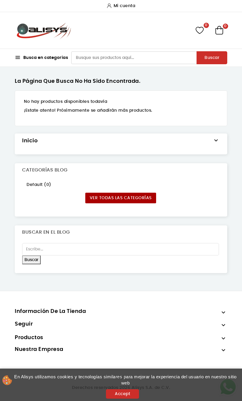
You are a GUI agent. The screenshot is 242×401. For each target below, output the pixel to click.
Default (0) (39, 185)
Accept (122, 394)
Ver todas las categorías (121, 198)
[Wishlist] (200, 30)
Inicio (29, 140)
